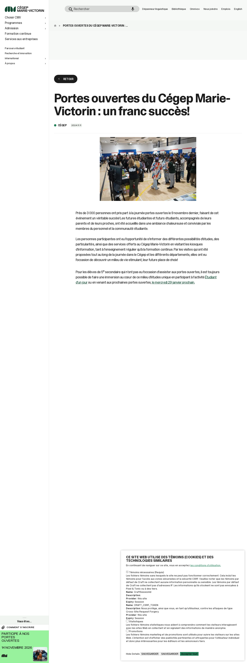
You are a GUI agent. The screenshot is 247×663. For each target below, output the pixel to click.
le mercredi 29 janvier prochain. (173, 282)
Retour (68, 79)
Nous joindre (211, 9)
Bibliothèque (179, 9)
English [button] (238, 9)
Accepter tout (189, 653)
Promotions (136, 631)
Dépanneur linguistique (155, 9)
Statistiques (136, 621)
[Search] (71, 9)
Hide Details (133, 653)
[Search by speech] (133, 9)
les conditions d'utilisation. (205, 565)
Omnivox (195, 9)
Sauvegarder (149, 653)
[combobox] (102, 9)
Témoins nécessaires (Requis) (146, 572)
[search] (102, 9)
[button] (26, 17)
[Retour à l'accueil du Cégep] (56, 25)
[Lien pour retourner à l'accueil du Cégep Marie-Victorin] (24, 11)
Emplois (225, 9)
